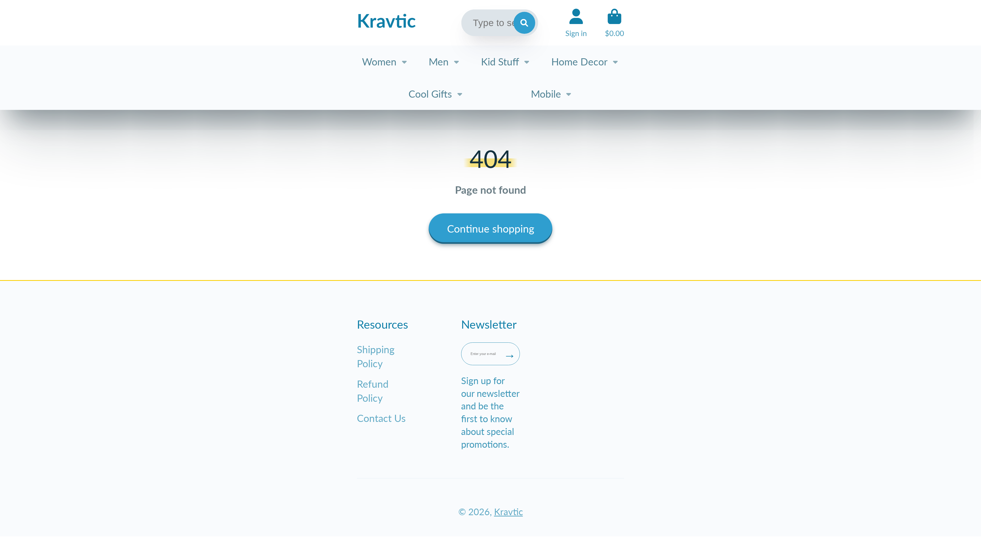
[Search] (524, 23)
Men (439, 61)
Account (576, 23)
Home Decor (579, 61)
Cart (614, 23)
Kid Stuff (500, 61)
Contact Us (381, 418)
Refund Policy (373, 391)
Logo (386, 22)
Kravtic (508, 511)
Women (379, 61)
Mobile (546, 94)
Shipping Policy (375, 356)
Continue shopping (490, 228)
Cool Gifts (430, 94)
